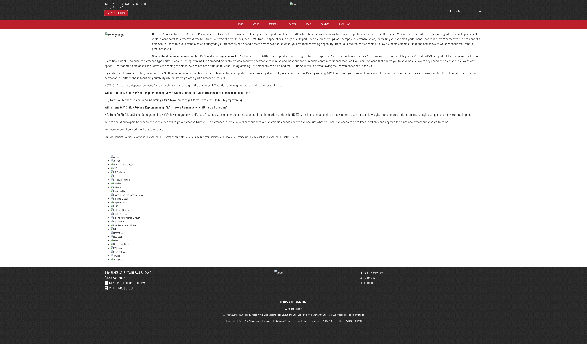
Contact (325, 24)
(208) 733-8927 (114, 7)
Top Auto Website (356, 314)
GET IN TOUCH (367, 283)
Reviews (291, 24)
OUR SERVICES (367, 277)
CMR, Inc (327, 314)
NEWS (308, 24)
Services (273, 24)
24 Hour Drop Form (232, 320)
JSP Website (339, 314)
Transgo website (153, 129)
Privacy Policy (300, 320)
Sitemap (315, 320)
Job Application (283, 320)
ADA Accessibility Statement (258, 320)
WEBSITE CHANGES (355, 320)
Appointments (116, 13)
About (256, 24)
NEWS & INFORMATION (371, 272)
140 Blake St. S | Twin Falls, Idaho (125, 4)
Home (240, 24)
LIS (340, 320)
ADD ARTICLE (329, 320)
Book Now (344, 24)
